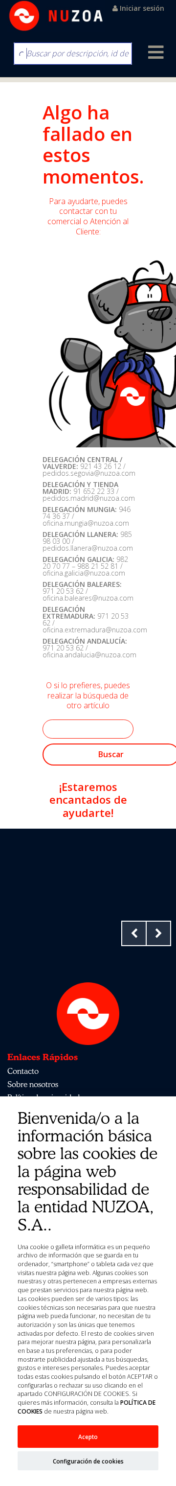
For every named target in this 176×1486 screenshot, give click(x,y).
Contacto (23, 1071)
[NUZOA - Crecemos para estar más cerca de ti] (56, 16)
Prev (134, 933)
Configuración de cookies (88, 1461)
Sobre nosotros (32, 1084)
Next (158, 933)
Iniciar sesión (141, 8)
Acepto (88, 1436)
